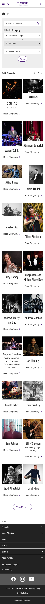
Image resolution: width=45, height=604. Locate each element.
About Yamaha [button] (7, 557)
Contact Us (9, 588)
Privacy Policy (34, 588)
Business (5, 569)
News (4, 539)
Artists (4, 545)
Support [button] (5, 551)
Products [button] (5, 527)
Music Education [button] (8, 533)
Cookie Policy (22, 593)
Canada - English (11, 564)
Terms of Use (21, 588)
